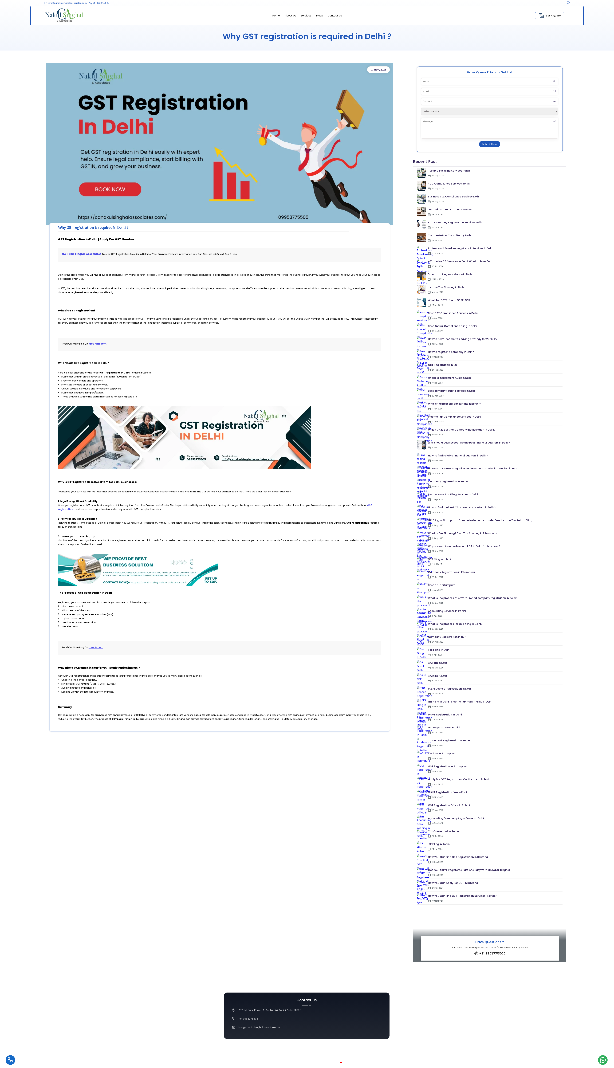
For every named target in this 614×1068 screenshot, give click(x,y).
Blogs (319, 15)
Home (276, 15)
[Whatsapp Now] (568, 3)
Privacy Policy (51, 1028)
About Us (290, 15)
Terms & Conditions (55, 1022)
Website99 (353, 1063)
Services (306, 15)
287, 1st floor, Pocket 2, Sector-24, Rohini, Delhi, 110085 (270, 1010)
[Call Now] (10, 1059)
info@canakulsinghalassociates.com (67, 2)
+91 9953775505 (101, 2)
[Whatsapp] (603, 1060)
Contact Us (335, 15)
